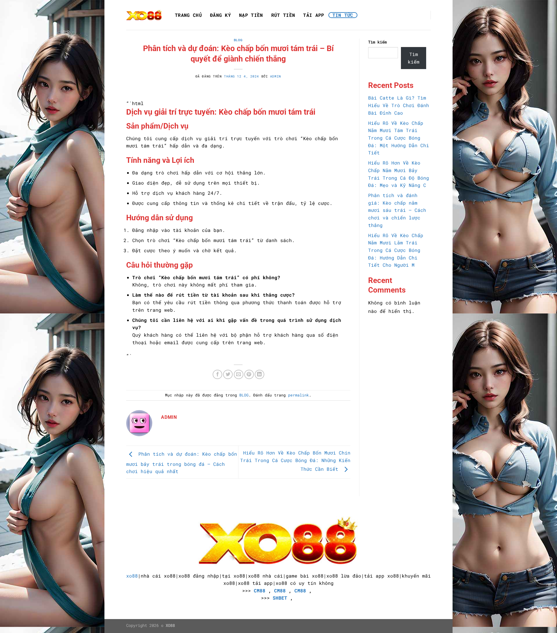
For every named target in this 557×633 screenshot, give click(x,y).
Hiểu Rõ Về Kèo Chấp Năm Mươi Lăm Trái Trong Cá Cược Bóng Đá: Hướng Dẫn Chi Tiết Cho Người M (395, 250)
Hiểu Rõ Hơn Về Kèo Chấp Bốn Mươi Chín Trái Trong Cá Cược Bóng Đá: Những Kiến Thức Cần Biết (295, 461)
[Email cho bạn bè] (238, 374)
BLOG (238, 40)
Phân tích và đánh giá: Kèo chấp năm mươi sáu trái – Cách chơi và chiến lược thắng (397, 210)
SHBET (280, 598)
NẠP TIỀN (251, 15)
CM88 (259, 590)
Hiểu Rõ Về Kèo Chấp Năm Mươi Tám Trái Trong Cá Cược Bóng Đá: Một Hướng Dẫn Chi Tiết (398, 138)
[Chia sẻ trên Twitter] (228, 374)
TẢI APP (313, 15)
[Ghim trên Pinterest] (249, 374)
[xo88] (144, 15)
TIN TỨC (342, 15)
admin (275, 76)
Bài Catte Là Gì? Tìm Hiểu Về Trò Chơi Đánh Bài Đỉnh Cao (398, 105)
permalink (298, 395)
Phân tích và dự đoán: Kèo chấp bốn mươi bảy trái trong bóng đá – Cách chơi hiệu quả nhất (181, 463)
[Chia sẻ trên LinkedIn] (259, 374)
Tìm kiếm (377, 42)
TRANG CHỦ (188, 15)
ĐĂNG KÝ (220, 15)
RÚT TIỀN (283, 15)
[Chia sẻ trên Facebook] (217, 374)
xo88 (132, 576)
